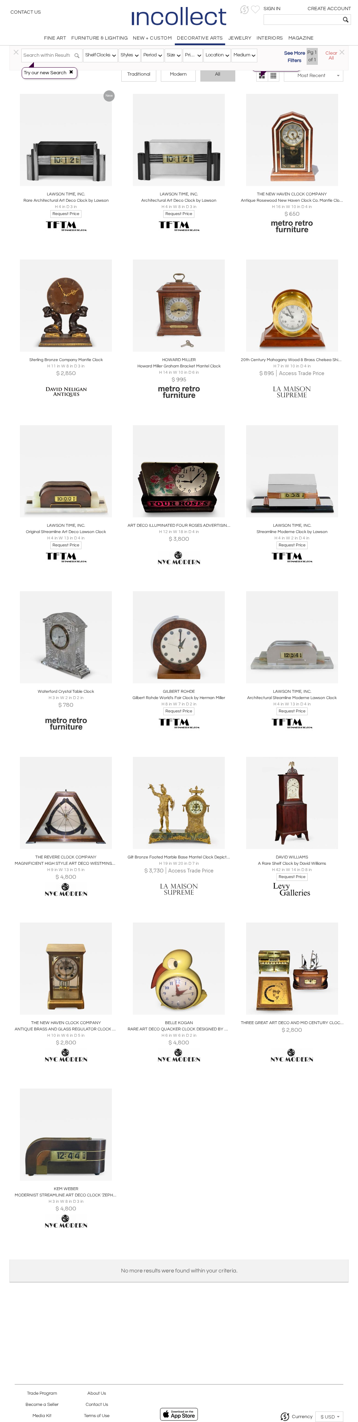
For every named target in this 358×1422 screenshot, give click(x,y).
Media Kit (42, 1416)
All (217, 74)
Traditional (138, 74)
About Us (96, 1393)
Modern (178, 74)
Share (61, 184)
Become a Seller (42, 1404)
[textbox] (302, 20)
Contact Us (25, 12)
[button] (244, 9)
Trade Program (42, 1393)
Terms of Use (96, 1416)
